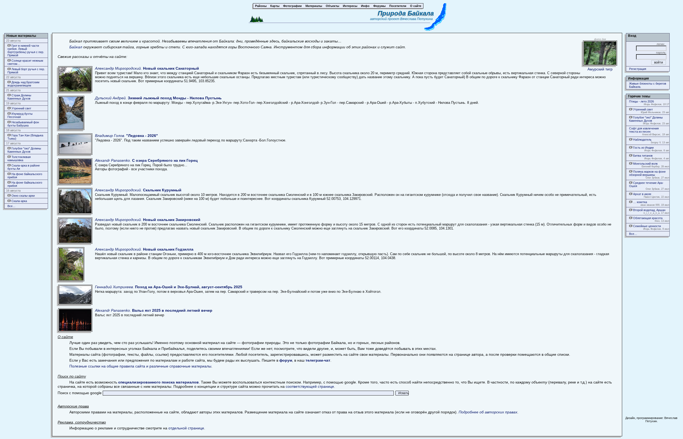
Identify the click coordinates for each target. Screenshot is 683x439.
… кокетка (639, 202)
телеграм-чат (317, 360)
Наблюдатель (642, 139)
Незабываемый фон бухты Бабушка (23, 124)
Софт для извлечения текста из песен (644, 130)
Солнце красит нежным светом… (25, 62)
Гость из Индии (643, 147)
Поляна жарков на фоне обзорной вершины (647, 173)
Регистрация (637, 68)
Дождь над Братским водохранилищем (23, 84)
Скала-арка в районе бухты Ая (23, 167)
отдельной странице (186, 428)
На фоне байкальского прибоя (24, 175)
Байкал (75, 47)
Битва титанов (642, 155)
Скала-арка (19, 201)
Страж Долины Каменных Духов (19, 97)
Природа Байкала (406, 13)
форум (285, 360)
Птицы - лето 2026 (641, 101)
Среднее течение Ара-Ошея (646, 184)
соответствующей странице (310, 386)
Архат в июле (641, 194)
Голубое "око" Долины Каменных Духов (24, 150)
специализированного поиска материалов (158, 382)
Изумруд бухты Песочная (20, 115)
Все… (11, 206)
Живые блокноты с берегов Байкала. (647, 85)
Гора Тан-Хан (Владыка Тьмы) (25, 137)
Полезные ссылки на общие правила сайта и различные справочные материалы (140, 366)
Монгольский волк (645, 163)
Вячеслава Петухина (416, 19)
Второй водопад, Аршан (648, 210)
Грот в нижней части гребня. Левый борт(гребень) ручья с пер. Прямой (25, 50)
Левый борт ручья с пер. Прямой (26, 71)
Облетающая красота (647, 218)
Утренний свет (21, 108)
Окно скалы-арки (23, 195)
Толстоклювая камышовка (19, 158)
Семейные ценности (646, 226)
